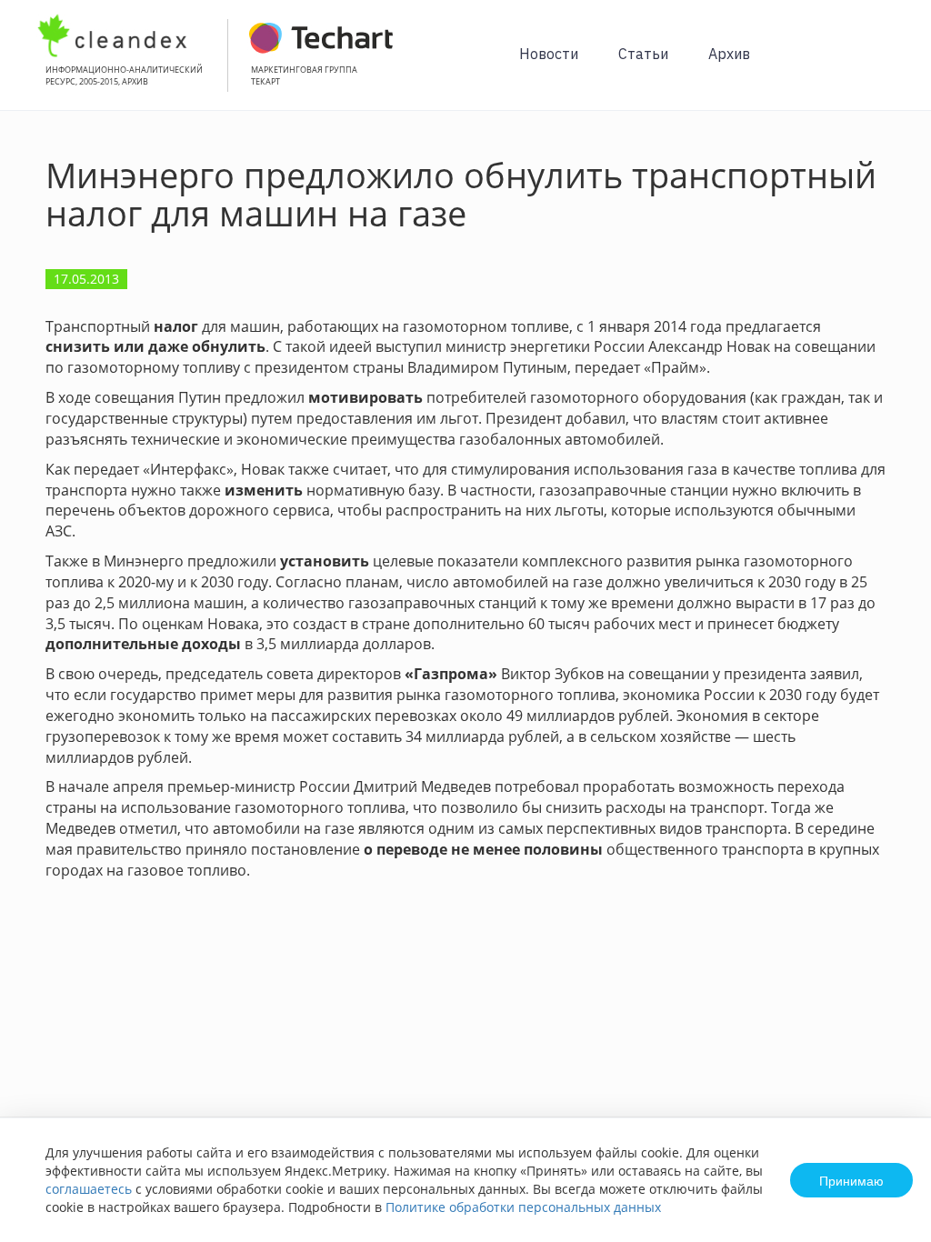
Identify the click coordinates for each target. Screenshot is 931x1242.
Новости (548, 54)
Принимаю (851, 1180)
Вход (889, 65)
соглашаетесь (88, 1188)
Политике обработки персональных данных (523, 1207)
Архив (729, 54)
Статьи (643, 54)
